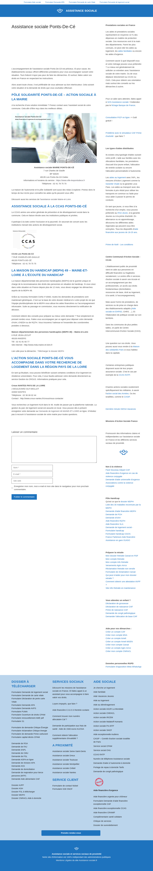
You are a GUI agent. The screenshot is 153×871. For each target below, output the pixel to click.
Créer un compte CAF (115, 632)
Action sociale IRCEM (103, 717)
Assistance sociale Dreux (63, 755)
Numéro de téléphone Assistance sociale (111, 759)
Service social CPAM (102, 746)
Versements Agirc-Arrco (116, 565)
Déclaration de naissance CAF (119, 607)
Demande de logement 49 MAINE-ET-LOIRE (59, 411)
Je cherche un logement (104, 688)
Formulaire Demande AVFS (24, 708)
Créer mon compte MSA (116, 635)
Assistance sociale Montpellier (65, 764)
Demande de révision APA (23, 763)
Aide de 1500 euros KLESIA (71, 729)
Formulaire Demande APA (54, 2)
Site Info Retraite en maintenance (121, 588)
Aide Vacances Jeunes (103, 696)
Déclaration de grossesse (117, 603)
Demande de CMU (20, 753)
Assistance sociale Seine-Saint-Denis (69, 751)
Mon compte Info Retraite (117, 562)
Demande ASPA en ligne (22, 759)
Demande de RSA (20, 743)
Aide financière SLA (114, 524)
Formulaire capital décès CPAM (26, 737)
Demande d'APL (19, 750)
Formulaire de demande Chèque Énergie (30, 727)
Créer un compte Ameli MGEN (119, 641)
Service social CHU (102, 750)
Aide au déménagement (104, 705)
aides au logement (117, 177)
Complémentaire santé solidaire (107, 817)
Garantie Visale (112, 184)
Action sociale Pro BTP (103, 726)
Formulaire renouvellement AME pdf (28, 718)
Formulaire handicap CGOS (118, 534)
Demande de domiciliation (23, 769)
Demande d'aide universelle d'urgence (123, 479)
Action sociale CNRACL (104, 713)
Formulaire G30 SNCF (62, 789)
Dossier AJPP (18, 785)
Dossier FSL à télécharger (23, 792)
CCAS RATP (124, 375)
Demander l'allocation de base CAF (121, 616)
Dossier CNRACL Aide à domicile (26, 798)
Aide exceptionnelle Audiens (106, 734)
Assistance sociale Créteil (63, 768)
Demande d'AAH (113, 518)
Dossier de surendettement (105, 825)
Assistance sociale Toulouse (65, 760)
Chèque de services (102, 821)
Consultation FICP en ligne (118, 117)
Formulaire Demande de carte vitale (28, 695)
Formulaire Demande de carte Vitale (82, 2)
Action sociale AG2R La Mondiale (108, 709)
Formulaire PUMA (20, 711)
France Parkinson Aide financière (120, 537)
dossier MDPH (127, 501)
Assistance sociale (81, 10)
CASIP (127, 397)
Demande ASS (18, 766)
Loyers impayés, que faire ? (64, 704)
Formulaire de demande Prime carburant (30, 734)
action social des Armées (117, 393)
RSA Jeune (123, 213)
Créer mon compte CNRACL (118, 651)
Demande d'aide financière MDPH (121, 511)
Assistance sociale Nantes (64, 772)
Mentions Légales (64, 860)
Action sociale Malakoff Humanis (108, 722)
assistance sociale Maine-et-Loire (56, 199)
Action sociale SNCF (102, 730)
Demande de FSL (19, 756)
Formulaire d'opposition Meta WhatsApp (123, 667)
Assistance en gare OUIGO (118, 540)
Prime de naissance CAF (117, 610)
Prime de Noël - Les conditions (119, 244)
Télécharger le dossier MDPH (51, 351)
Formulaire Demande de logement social (114, 2)
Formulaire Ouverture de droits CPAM (28, 715)
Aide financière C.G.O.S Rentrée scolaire (70, 710)
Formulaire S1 (18, 721)
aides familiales (125, 51)
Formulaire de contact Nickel (65, 786)
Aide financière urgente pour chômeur (110, 796)
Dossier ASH (17, 788)
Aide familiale (99, 692)
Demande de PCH (114, 514)
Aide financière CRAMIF (104, 812)
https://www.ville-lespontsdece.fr (70, 180)
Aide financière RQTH (115, 521)
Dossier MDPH (18, 795)
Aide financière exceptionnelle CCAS (109, 808)
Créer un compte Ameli (116, 638)
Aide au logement (101, 700)
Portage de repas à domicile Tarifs (108, 767)
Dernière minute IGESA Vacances (121, 409)
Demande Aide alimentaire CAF (26, 779)
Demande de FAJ (19, 747)
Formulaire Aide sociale (32, 2)
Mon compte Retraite (115, 559)
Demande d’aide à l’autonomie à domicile (111, 763)
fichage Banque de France (123, 105)
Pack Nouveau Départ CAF (118, 470)
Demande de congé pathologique (120, 613)
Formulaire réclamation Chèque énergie (29, 731)
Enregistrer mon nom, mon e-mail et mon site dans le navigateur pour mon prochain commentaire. (51, 488)
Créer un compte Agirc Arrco (118, 648)
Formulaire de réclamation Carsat (121, 572)
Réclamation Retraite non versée (120, 569)
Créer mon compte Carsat (117, 645)
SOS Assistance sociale (118, 102)
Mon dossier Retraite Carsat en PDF (122, 556)
